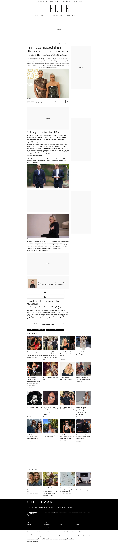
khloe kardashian (58, 329)
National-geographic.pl (47, 527)
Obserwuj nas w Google (59, 101)
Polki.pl (61, 522)
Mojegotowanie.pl (46, 524)
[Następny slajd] (91, 479)
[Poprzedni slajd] (27, 479)
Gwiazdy (30, 329)
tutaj (36, 541)
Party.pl (28, 522)
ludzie (48, 329)
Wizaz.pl (77, 524)
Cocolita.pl (29, 527)
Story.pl (77, 527)
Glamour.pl (29, 524)
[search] (82, 16)
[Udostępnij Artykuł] (67, 101)
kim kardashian (39, 329)
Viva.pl (77, 522)
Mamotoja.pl (45, 522)
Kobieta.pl (61, 524)
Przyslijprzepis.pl (63, 527)
